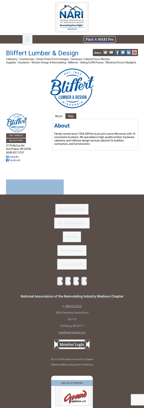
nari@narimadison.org (72, 332)
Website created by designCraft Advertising (72, 364)
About (58, 116)
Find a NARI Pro (72, 209)
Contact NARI (72, 264)
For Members (72, 250)
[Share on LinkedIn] (128, 52)
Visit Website (16, 135)
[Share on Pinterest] (134, 52)
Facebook (14, 160)
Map (71, 116)
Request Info (16, 140)
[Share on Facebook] (117, 52)
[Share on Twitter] (123, 52)
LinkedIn (14, 156)
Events (72, 237)
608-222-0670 (73, 306)
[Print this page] (105, 52)
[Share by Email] (111, 52)
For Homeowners (72, 223)
